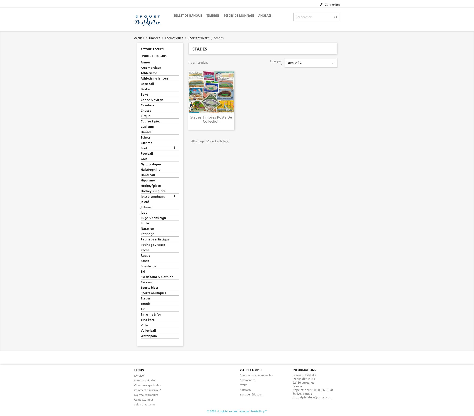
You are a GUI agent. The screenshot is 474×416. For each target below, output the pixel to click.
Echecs (146, 137)
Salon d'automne (145, 404)
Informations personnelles (256, 375)
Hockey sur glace (153, 191)
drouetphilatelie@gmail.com (312, 397)
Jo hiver (146, 207)
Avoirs (243, 385)
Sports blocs (149, 288)
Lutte (145, 223)
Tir (143, 309)
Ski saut (147, 282)
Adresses (245, 389)
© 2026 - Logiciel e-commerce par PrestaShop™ (237, 411)
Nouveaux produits (146, 395)
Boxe (144, 95)
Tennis (145, 304)
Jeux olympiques (153, 196)
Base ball (147, 84)
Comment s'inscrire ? (147, 390)
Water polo (149, 336)
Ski (143, 272)
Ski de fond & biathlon (157, 277)
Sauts (145, 261)
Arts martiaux (151, 68)
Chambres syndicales (147, 385)
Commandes (247, 380)
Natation (147, 229)
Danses (146, 132)
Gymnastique (151, 164)
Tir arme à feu (151, 314)
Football (147, 154)
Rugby (145, 255)
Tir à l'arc (147, 320)
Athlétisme (149, 73)
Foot (144, 148)
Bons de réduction (251, 394)
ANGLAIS (264, 16)
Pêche (145, 250)
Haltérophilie (150, 170)
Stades (146, 298)
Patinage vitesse (153, 245)
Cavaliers (147, 105)
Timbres (212, 16)
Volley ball (148, 331)
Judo (144, 213)
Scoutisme (148, 266)
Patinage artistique (155, 239)
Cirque (145, 116)
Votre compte (251, 370)
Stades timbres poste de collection (211, 119)
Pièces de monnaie (239, 16)
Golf (144, 159)
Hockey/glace (151, 186)
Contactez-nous (143, 399)
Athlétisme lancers (154, 78)
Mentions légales (145, 380)
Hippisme (148, 180)
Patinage (147, 234)
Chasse (146, 111)
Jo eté (145, 202)
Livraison (139, 375)
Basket (146, 89)
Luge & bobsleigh (153, 218)
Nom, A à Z (311, 63)
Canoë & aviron (152, 100)
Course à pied (151, 121)
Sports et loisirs (153, 56)
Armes (145, 62)
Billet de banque (188, 16)
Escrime (146, 143)
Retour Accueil (152, 49)
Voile (144, 325)
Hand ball (148, 175)
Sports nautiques (153, 293)
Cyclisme (147, 127)
